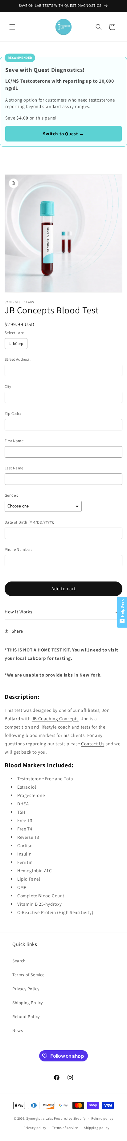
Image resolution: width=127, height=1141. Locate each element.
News (17, 1030)
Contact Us (92, 744)
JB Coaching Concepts (55, 718)
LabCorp (16, 343)
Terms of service (65, 1128)
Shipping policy (96, 1128)
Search (19, 961)
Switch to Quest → (63, 134)
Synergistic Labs (39, 1118)
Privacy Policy (25, 988)
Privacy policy (34, 1128)
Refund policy (102, 1118)
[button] (12, 27)
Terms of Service (28, 975)
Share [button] (17, 631)
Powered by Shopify (70, 1118)
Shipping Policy (27, 1002)
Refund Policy (26, 1016)
